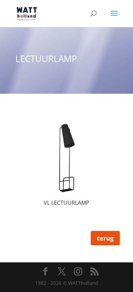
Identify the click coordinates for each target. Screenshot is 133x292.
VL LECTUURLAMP (66, 202)
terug (105, 238)
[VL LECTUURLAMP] (66, 159)
